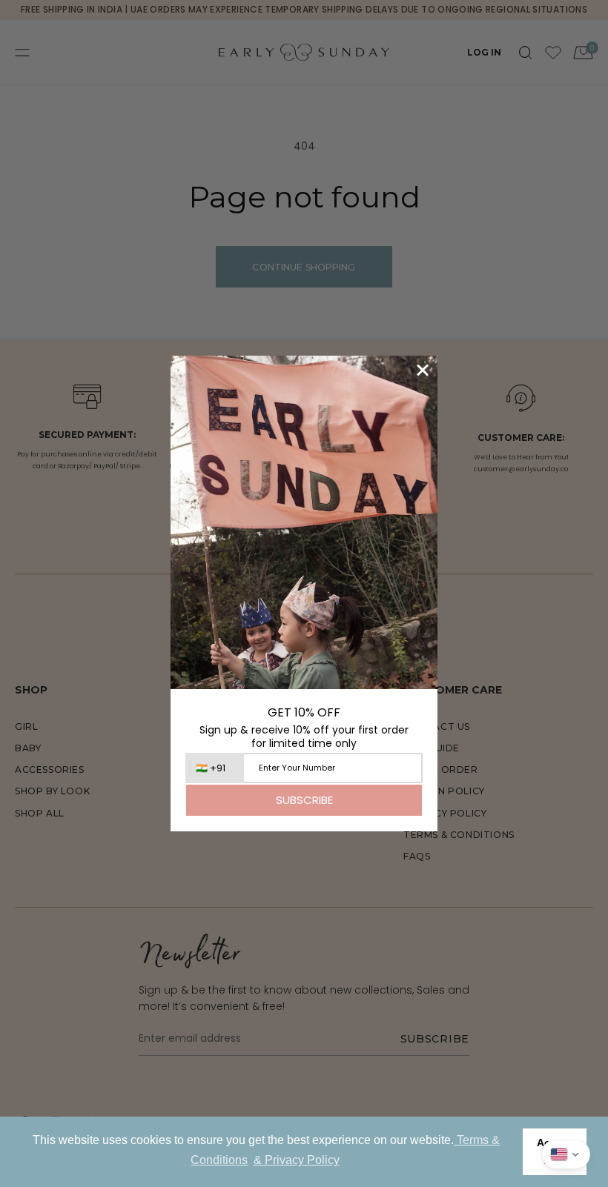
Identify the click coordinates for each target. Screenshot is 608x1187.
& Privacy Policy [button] (297, 1160)
